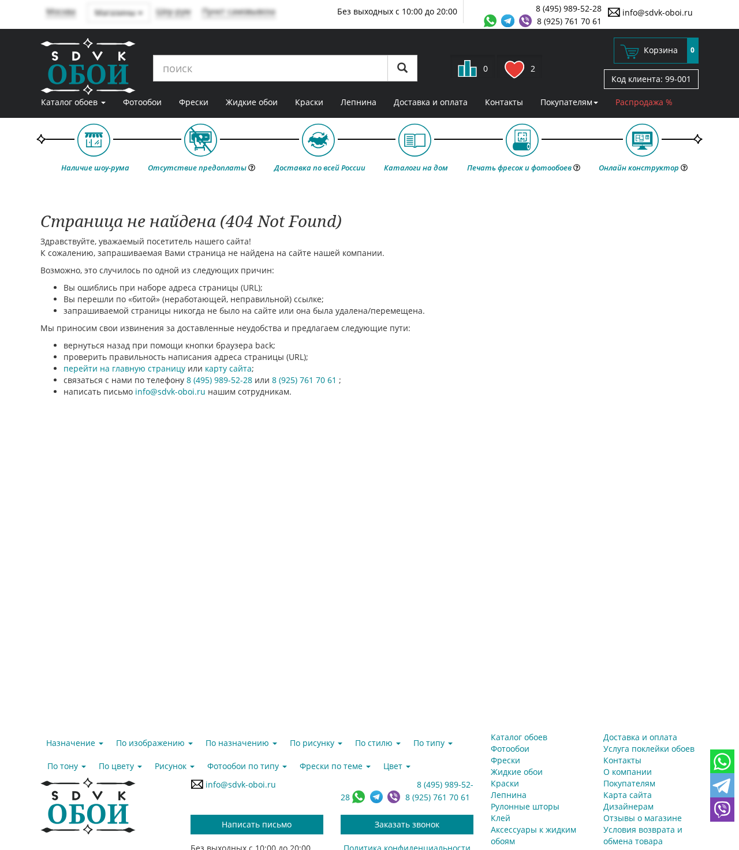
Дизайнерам (628, 806)
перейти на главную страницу (124, 368)
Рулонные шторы (525, 806)
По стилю (375, 742)
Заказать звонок (407, 824)
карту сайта (228, 368)
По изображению (151, 742)
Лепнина (358, 101)
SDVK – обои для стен (88, 66)
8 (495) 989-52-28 (569, 8)
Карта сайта (627, 794)
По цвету (117, 765)
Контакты (504, 101)
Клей (500, 817)
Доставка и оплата (431, 101)
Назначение (72, 742)
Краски (309, 101)
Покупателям (566, 101)
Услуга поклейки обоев (649, 748)
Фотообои (142, 101)
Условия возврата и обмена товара (642, 835)
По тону (63, 765)
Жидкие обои (252, 101)
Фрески (193, 101)
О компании (627, 771)
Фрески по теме (332, 765)
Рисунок (172, 765)
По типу (430, 742)
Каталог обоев (70, 101)
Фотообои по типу (244, 765)
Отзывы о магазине (642, 817)
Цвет (394, 765)
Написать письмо (257, 824)
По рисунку (313, 742)
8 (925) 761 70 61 (569, 21)
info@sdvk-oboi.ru (656, 12)
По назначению (238, 742)
